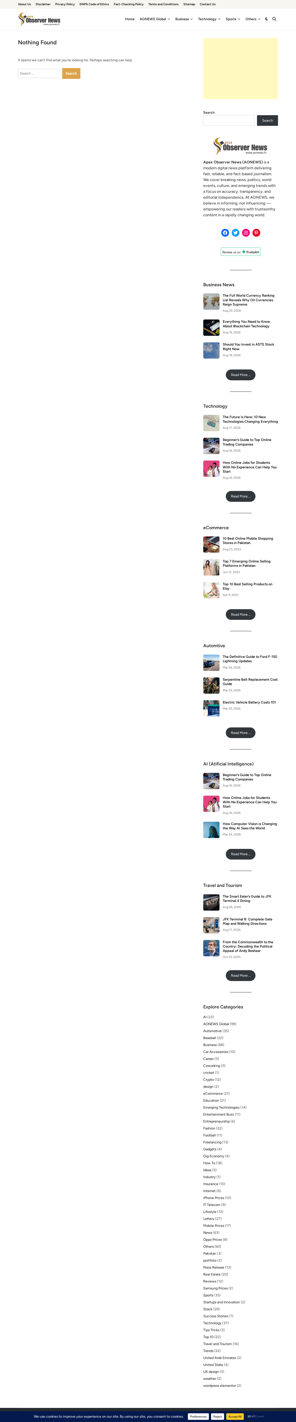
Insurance (210, 1184)
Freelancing (212, 1142)
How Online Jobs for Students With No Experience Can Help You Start (250, 467)
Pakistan (209, 1253)
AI (205, 1017)
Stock (207, 1309)
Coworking (211, 1066)
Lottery (208, 1219)
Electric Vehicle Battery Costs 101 (249, 702)
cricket (208, 1073)
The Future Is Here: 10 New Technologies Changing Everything (250, 419)
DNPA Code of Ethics (94, 4)
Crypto (208, 1080)
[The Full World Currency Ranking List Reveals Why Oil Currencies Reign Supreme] (211, 296)
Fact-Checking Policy (129, 4)
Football (209, 1135)
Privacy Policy (65, 4)
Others (251, 19)
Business (182, 19)
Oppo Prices (212, 1239)
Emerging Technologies (221, 1107)
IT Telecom (211, 1205)
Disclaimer (43, 4)
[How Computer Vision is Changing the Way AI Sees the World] (211, 824)
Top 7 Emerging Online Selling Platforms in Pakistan (247, 563)
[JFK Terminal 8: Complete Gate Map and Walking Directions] (211, 920)
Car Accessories (215, 1052)
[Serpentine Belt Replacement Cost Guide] (211, 680)
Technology (207, 19)
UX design (211, 1372)
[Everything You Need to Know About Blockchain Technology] (211, 322)
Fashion (209, 1128)
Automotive (212, 1031)
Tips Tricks (211, 1330)
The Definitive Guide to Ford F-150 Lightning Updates (250, 659)
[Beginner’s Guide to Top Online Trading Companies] (211, 440)
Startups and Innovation (221, 1302)
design (208, 1086)
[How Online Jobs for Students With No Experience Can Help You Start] (211, 463)
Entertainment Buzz (218, 1114)
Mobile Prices (213, 1226)
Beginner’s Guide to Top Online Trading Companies (247, 442)
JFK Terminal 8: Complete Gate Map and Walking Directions (247, 921)
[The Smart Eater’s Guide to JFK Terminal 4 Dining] (211, 897)
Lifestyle (209, 1212)
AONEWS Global (153, 19)
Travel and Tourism (217, 1344)
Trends (208, 1351)
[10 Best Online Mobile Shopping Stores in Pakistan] (211, 539)
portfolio (209, 1260)
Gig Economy (213, 1156)
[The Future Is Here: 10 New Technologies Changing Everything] (211, 417)
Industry (209, 1177)
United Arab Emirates (219, 1358)
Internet (209, 1191)
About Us (24, 4)
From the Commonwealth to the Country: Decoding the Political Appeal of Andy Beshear (248, 946)
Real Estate (212, 1274)
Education (211, 1100)
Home (130, 19)
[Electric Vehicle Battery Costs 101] (211, 703)
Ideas (207, 1170)
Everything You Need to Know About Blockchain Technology (246, 323)
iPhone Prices (213, 1198)
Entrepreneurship (216, 1121)
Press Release (213, 1267)
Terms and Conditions (163, 4)
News (207, 1233)
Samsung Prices (215, 1288)
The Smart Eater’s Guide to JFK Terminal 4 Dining (247, 898)
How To (209, 1163)
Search (209, 112)
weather (209, 1379)
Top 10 (208, 1337)
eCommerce (213, 1093)
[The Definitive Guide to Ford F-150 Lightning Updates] (211, 657)
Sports (231, 19)
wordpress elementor (219, 1386)
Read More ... (240, 375)
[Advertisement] (240, 68)
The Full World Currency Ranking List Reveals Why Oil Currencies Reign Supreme (249, 299)
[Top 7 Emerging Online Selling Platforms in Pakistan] (211, 562)
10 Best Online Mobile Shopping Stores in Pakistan (248, 540)
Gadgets (209, 1149)
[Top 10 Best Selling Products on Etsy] (211, 584)
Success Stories (215, 1316)
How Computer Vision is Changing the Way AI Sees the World (250, 826)
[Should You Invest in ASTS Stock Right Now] (211, 345)
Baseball (209, 1038)
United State (213, 1365)
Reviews (209, 1281)
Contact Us (208, 4)
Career (208, 1059)
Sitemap (189, 4)
